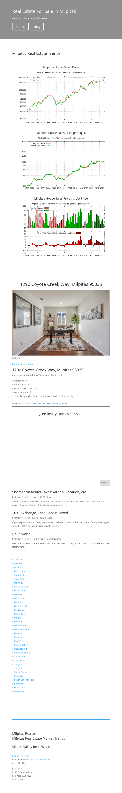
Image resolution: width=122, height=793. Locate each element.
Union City (19, 687)
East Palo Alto (21, 586)
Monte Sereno (21, 625)
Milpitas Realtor (24, 733)
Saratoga (18, 675)
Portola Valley (21, 644)
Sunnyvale (19, 683)
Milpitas (18, 621)
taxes (50, 497)
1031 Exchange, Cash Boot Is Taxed (40, 512)
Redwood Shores (22, 652)
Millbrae (18, 617)
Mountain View (21, 629)
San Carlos (19, 660)
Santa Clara (20, 672)
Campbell (19, 575)
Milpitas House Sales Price (61, 67)
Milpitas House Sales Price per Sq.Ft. (61, 133)
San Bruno (19, 656)
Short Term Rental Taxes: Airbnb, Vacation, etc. (49, 492)
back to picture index (22, 364)
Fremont (18, 594)
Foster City (19, 590)
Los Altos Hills (21, 606)
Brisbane (18, 567)
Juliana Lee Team (20, 755)
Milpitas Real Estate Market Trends (38, 738)
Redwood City (21, 648)
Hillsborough (20, 598)
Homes (20, 27)
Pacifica (18, 637)
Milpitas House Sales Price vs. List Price (61, 198)
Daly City (18, 582)
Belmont (18, 563)
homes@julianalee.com (39, 759)
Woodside (19, 691)
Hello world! (21, 534)
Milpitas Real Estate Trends (36, 53)
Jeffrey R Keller (22, 497)
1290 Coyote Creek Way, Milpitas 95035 (51, 403)
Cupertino (19, 578)
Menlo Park (19, 613)
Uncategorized (54, 538)
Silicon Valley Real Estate (31, 746)
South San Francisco (24, 679)
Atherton (18, 559)
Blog (37, 27)
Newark (18, 633)
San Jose (18, 664)
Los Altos (18, 602)
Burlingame (20, 571)
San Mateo (19, 668)
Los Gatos (19, 610)
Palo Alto (18, 641)
